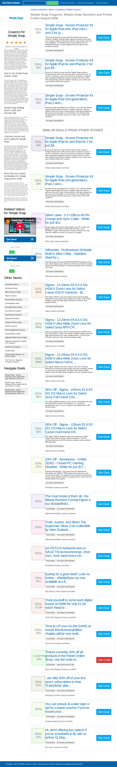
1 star (7, 42)
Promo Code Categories (85, 3)
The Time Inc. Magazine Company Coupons (14, 361)
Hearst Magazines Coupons (15, 330)
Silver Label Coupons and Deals (56, 241)
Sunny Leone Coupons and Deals (57, 643)
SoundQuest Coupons (13, 311)
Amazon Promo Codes (13, 322)
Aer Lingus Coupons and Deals (56, 747)
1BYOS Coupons (11, 326)
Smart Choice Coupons (13, 299)
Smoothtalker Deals (12, 303)
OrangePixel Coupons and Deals (57, 565)
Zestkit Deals (10, 351)
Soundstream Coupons (13, 315)
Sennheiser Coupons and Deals (56, 487)
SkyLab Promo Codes (13, 292)
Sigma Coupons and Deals (55, 311)
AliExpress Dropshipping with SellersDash (69, 764)
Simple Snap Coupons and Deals (57, 168)
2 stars (12, 42)
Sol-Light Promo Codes (13, 307)
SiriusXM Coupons (12, 284)
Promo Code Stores (67, 3)
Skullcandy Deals (11, 288)
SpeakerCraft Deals (12, 318)
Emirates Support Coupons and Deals (59, 721)
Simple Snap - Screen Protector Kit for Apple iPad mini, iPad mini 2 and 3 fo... (15, 376)
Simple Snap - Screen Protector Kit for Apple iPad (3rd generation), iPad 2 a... (15, 391)
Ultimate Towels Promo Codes (16, 337)
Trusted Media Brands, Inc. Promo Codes (15, 355)
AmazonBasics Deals (12, 334)
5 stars (25, 42)
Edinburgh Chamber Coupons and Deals (60, 695)
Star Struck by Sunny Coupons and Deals (60, 591)
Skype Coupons (11, 296)
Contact (34, 764)
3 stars (16, 42)
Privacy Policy (43, 764)
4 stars (21, 42)
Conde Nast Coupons (13, 347)
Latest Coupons (102, 3)
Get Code (104, 659)
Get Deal (104, 37)
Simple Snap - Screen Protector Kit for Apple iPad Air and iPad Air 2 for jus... (16, 384)
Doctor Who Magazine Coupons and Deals (60, 617)
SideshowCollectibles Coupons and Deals (60, 513)
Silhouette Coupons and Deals (56, 276)
